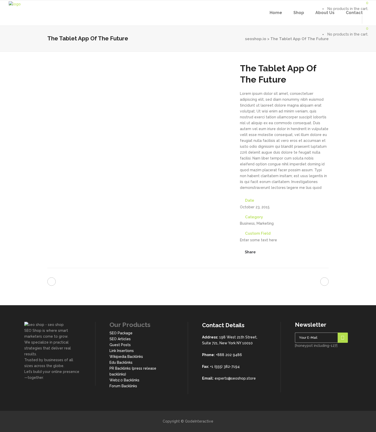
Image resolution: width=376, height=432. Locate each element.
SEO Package (120, 333)
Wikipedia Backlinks (126, 357)
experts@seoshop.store (235, 378)
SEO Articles (120, 339)
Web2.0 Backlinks (124, 380)
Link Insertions (121, 351)
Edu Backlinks (120, 362)
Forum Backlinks (123, 386)
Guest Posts (120, 345)
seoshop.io (255, 39)
